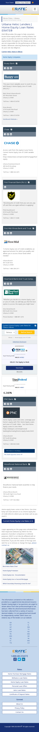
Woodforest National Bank (16, 464)
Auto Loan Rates (20, 690)
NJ (10, 638)
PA (10, 634)
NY (11, 625)
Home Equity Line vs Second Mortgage (15, 579)
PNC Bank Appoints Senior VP (13, 454)
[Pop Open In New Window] (35, 326)
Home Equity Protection (10, 571)
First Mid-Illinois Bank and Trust (18, 228)
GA (11, 623)
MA (28, 627)
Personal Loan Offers (19, 686)
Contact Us (20, 712)
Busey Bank (9, 63)
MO (28, 641)
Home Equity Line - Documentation (14, 575)
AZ (11, 627)
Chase (7, 130)
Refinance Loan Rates (19, 678)
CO (28, 643)
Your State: (10, 3)
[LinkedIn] (11, 68)
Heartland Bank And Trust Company (20, 279)
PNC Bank (8, 399)
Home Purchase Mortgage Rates (19, 674)
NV (28, 632)
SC (10, 641)
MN (10, 636)
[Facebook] (5, 68)
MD (28, 634)
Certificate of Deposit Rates (19, 694)
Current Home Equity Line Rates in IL (18, 521)
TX (28, 629)
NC (11, 629)
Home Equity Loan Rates (19, 682)
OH (10, 632)
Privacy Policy (19, 708)
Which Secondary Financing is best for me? (17, 583)
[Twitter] (8, 68)
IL (28, 625)
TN (11, 643)
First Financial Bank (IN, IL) (15, 182)
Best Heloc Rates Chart (10, 566)
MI (28, 636)
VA (28, 638)
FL (28, 623)
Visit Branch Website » (10, 119)
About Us (19, 704)
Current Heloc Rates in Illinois (12, 52)
